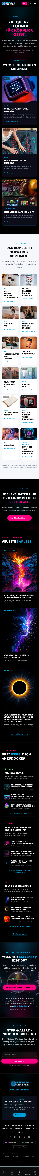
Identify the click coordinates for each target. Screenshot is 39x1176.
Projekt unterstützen (18, 518)
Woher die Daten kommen (19, 1154)
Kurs (28, 1129)
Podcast (31, 1154)
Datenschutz (25, 1156)
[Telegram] (14, 1137)
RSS (33, 1156)
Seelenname (17, 1125)
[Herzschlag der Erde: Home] (8, 3)
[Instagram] (10, 1137)
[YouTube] (29, 1137)
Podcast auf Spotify (28, 1142)
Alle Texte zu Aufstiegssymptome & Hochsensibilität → (19, 871)
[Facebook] (19, 1137)
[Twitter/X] (24, 1137)
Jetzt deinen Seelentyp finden (18, 987)
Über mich (6, 1154)
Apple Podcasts (11, 1142)
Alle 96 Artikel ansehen (18, 734)
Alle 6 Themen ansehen (19, 934)
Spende (19, 1132)
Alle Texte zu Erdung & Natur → (19, 814)
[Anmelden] (30, 3)
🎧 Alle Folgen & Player (19, 1147)
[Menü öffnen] (35, 3)
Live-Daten (29, 1125)
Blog (35, 1129)
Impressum (15, 1156)
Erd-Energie (7, 1129)
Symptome (19, 1129)
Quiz (24, 3)
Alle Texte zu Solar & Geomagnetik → (19, 926)
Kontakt (7, 1156)
